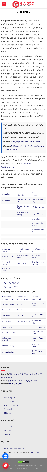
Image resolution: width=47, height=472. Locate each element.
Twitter (4, 167)
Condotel (8, 409)
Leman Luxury (8, 346)
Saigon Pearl (7, 310)
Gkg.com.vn (35, 452)
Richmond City (8, 333)
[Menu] (4, 4)
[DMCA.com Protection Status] (23, 461)
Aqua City (6, 194)
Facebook (26, 163)
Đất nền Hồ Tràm (12, 287)
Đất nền (7, 413)
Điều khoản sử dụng (29, 468)
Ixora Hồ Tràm (8, 256)
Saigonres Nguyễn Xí (6, 339)
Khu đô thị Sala (23, 322)
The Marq (21, 304)
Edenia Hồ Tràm (36, 256)
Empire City (22, 315)
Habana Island (8, 200)
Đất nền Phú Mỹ (11, 283)
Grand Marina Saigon (37, 194)
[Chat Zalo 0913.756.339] (5, 456)
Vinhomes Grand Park (36, 298)
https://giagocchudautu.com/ (26, 142)
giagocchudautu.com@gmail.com (23, 380)
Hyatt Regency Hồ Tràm (23, 250)
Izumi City (36, 219)
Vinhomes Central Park (7, 298)
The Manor (6, 315)
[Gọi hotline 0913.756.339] (5, 465)
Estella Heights (38, 327)
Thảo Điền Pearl (36, 345)
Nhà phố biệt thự (11, 405)
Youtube (13, 167)
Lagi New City (38, 213)
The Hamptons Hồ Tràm (38, 263)
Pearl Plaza (7, 322)
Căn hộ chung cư (11, 401)
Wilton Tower (8, 327)
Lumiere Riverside (21, 194)
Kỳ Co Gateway (38, 207)
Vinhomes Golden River (22, 298)
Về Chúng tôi (9, 398)
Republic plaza (8, 352)
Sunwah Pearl (8, 304)
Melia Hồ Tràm (23, 263)
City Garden (22, 310)
